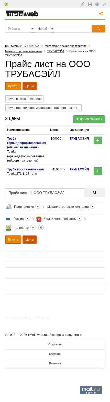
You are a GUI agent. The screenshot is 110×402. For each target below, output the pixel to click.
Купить (13, 86)
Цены (30, 86)
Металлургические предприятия (65, 45)
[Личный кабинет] (105, 4)
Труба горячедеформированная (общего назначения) (44, 108)
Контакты (55, 353)
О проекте (55, 344)
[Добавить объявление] (83, 4)
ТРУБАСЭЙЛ (55, 51)
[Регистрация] (98, 4)
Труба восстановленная (24, 99)
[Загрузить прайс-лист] (90, 4)
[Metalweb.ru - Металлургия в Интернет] (22, 12)
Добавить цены (90, 119)
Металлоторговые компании (23, 51)
